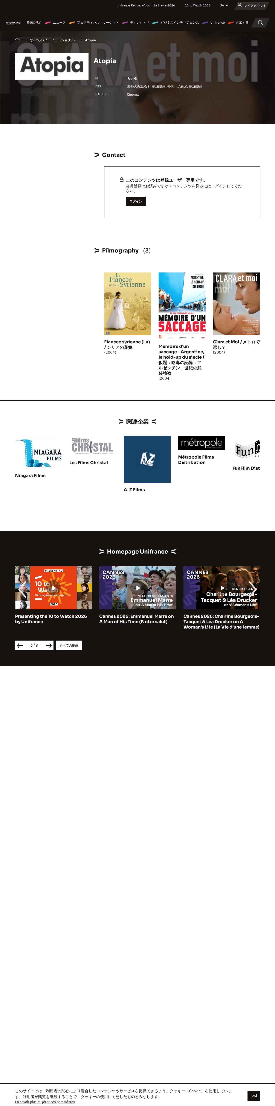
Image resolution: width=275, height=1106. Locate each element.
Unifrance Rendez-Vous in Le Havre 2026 (145, 5)
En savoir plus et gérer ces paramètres (45, 1102)
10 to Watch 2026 (198, 5)
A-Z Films (134, 490)
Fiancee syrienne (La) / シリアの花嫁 (127, 344)
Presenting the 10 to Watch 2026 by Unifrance (51, 619)
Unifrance (217, 22)
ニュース (59, 22)
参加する (242, 22)
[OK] (254, 1096)
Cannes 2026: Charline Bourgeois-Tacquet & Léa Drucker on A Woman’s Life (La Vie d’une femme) (221, 622)
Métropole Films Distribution (196, 459)
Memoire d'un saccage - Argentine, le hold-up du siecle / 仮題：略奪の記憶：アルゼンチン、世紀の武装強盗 (181, 360)
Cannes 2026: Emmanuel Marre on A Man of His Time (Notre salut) (136, 619)
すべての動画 (68, 645)
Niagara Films (30, 475)
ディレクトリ (139, 22)
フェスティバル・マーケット (98, 22)
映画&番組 (34, 22)
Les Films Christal (88, 462)
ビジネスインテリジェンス (179, 22)
